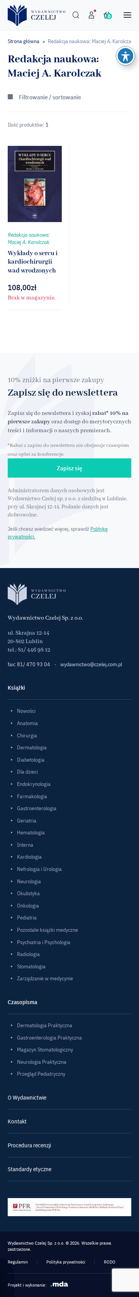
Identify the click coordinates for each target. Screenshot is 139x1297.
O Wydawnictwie (27, 1097)
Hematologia (31, 832)
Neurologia (29, 881)
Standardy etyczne (29, 1169)
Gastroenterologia (36, 808)
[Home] (37, 15)
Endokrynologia (34, 784)
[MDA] (59, 1284)
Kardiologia (29, 856)
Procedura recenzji (29, 1145)
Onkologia (28, 905)
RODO (109, 1262)
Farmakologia (32, 796)
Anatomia (27, 723)
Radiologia (28, 954)
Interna (25, 844)
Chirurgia (27, 735)
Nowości (26, 710)
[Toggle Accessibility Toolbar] (125, 56)
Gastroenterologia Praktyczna (49, 1037)
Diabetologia (30, 759)
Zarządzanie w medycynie (45, 978)
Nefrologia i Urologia (39, 869)
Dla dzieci (27, 771)
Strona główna (23, 41)
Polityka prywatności (65, 1262)
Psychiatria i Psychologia (43, 942)
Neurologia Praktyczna (41, 1061)
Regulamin (18, 1262)
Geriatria (26, 820)
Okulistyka (28, 893)
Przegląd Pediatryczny (41, 1073)
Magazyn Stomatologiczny (45, 1049)
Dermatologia (32, 747)
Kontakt (17, 1121)
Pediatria (27, 917)
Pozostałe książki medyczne (47, 929)
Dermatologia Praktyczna (44, 1025)
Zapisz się (69, 468)
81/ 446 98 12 (34, 650)
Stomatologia (31, 966)
